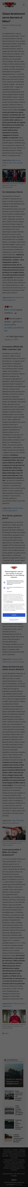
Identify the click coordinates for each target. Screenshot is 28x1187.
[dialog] (14, 593)
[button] (14, 592)
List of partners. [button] (9, 601)
